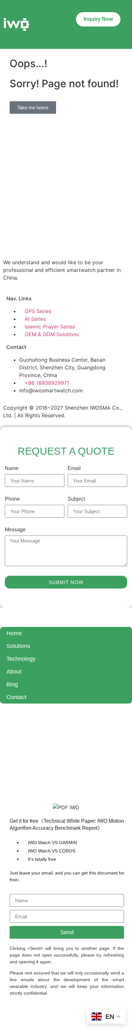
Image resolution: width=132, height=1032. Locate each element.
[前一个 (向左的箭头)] (11, 516)
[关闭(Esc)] (111, 7)
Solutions (18, 646)
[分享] (97, 7)
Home (14, 633)
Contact (16, 697)
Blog (12, 684)
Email (74, 468)
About (13, 671)
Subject (76, 499)
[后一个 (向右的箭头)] (121, 516)
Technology (21, 659)
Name (12, 468)
